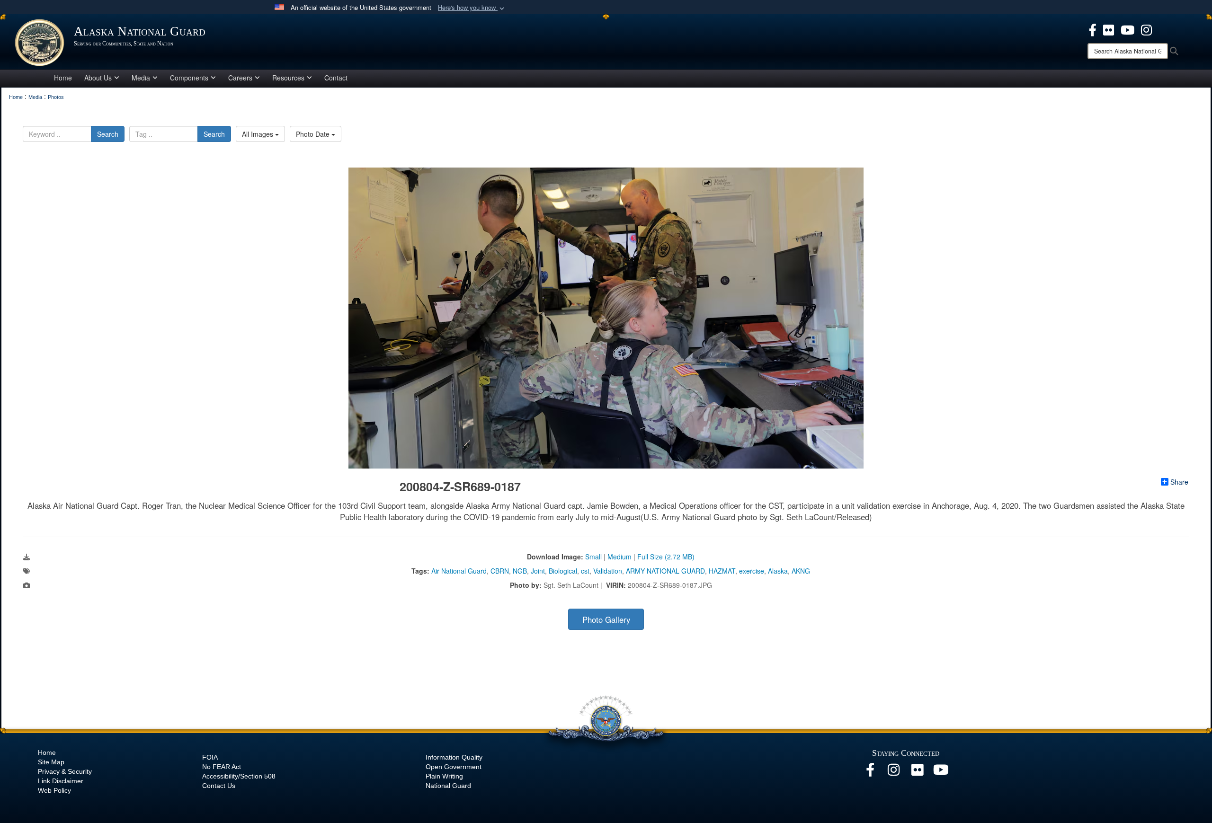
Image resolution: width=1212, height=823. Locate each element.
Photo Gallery (606, 619)
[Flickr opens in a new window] (1108, 29)
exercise (751, 570)
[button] (472, 8)
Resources (288, 77)
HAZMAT (722, 570)
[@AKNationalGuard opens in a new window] (1146, 29)
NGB (520, 570)
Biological (563, 570)
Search (107, 134)
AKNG (801, 570)
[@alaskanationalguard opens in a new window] (894, 772)
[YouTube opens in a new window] (1127, 29)
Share (1179, 482)
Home (63, 77)
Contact (336, 77)
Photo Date (313, 134)
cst (585, 570)
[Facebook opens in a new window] (1092, 29)
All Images (258, 134)
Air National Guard (459, 570)
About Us (98, 77)
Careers (240, 77)
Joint (538, 570)
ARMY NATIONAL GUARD (665, 570)
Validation (607, 570)
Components (189, 77)
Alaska (778, 570)
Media (141, 77)
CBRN (499, 570)
